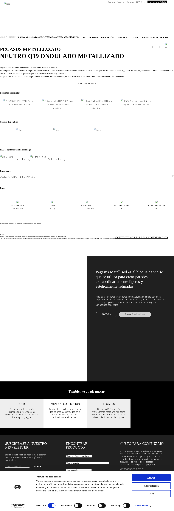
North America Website (158, 2)
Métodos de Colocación (132, 469)
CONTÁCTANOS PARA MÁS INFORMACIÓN (141, 237)
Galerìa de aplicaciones (135, 314)
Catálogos (111, 2)
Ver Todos (106, 314)
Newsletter (121, 2)
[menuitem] (23, 37)
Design (2, 37)
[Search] (168, 46)
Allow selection (151, 486)
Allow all (151, 478)
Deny (151, 494)
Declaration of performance (17, 176)
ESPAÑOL (139, 2)
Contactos (130, 2)
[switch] (78, 505)
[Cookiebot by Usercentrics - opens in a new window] (17, 506)
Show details (141, 505)
